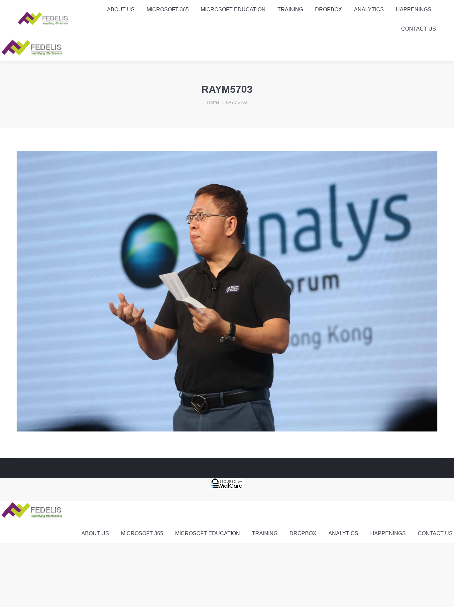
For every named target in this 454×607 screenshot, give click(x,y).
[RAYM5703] (227, 291)
